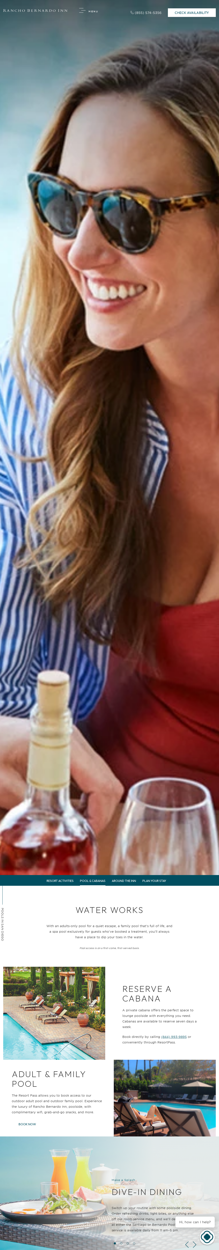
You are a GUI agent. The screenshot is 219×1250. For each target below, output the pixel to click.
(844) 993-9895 (174, 1037)
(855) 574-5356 (148, 12)
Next (195, 1244)
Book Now (29, 1122)
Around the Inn (124, 881)
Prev (186, 1244)
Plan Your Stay (154, 881)
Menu (93, 11)
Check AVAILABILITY (192, 11)
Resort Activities (60, 881)
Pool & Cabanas (92, 881)
